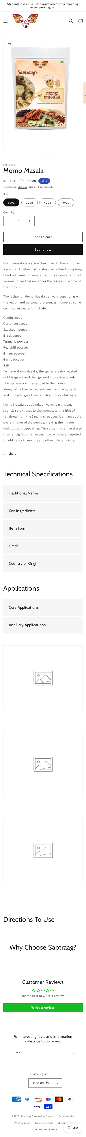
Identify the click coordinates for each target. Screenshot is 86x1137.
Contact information (45, 1129)
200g (29, 202)
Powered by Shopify (43, 1116)
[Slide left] (33, 156)
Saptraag (26, 1116)
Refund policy (67, 1116)
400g (47, 202)
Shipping (22, 186)
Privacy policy (22, 1122)
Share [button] (12, 454)
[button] (5, 21)
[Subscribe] (72, 1053)
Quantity (8, 212)
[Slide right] (53, 156)
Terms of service (44, 1122)
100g (11, 202)
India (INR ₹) (41, 1083)
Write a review (42, 1007)
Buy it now (43, 249)
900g (65, 202)
